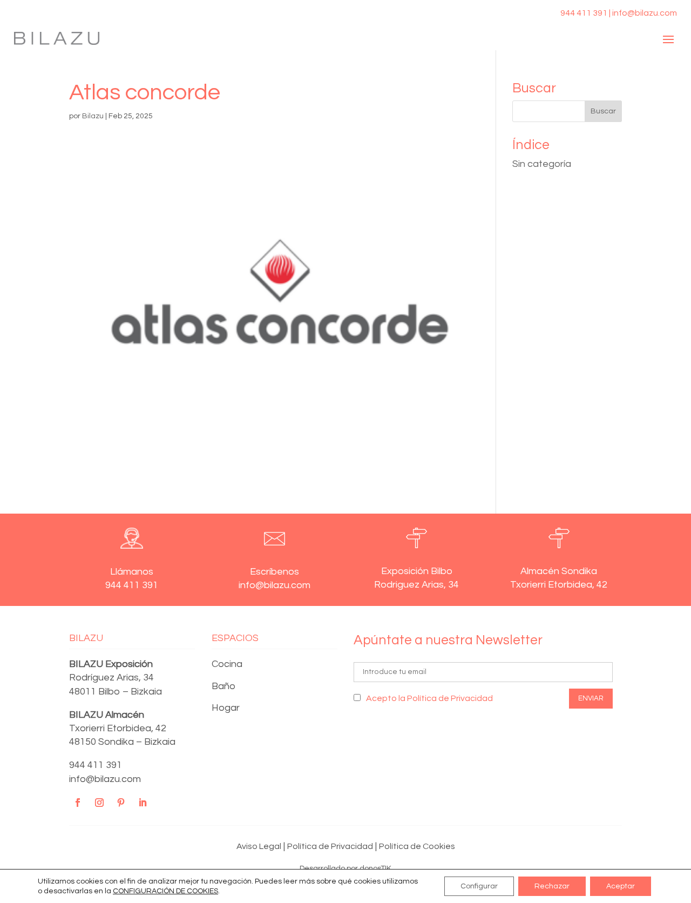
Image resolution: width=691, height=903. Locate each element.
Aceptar (620, 886)
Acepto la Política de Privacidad (429, 698)
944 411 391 (95, 765)
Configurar (479, 886)
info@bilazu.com (105, 779)
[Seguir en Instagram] (99, 802)
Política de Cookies (417, 846)
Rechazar (552, 886)
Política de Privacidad (330, 846)
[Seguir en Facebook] (77, 802)
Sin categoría (541, 164)
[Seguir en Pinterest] (121, 802)
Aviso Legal (258, 846)
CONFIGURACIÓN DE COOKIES (165, 891)
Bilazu (93, 116)
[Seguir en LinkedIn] (142, 802)
